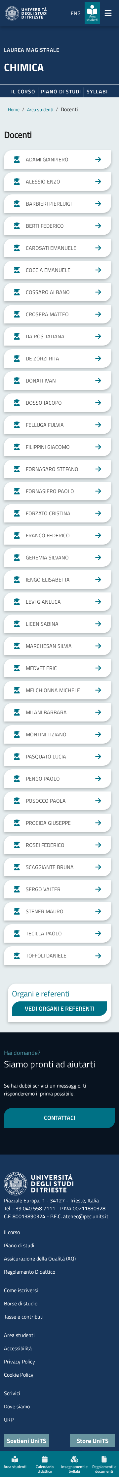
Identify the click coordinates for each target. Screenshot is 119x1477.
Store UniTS (92, 1440)
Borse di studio (20, 1303)
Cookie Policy (18, 1375)
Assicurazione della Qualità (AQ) (40, 1258)
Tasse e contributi (24, 1317)
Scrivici (12, 1393)
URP (9, 1420)
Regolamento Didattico (29, 1272)
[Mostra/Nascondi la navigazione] (108, 13)
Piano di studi (19, 1245)
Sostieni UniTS (26, 1440)
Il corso (23, 91)
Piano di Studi (61, 91)
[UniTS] (26, 13)
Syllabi (97, 91)
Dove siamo (17, 1406)
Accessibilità (18, 1348)
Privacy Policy (19, 1361)
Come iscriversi (21, 1290)
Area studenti (40, 109)
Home (14, 109)
